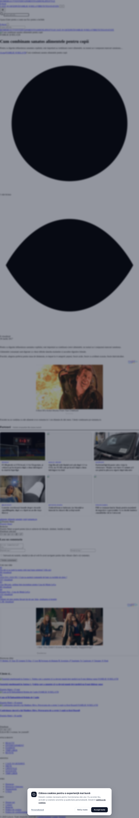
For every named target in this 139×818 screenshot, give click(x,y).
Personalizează (37, 810)
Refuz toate (82, 810)
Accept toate (99, 810)
